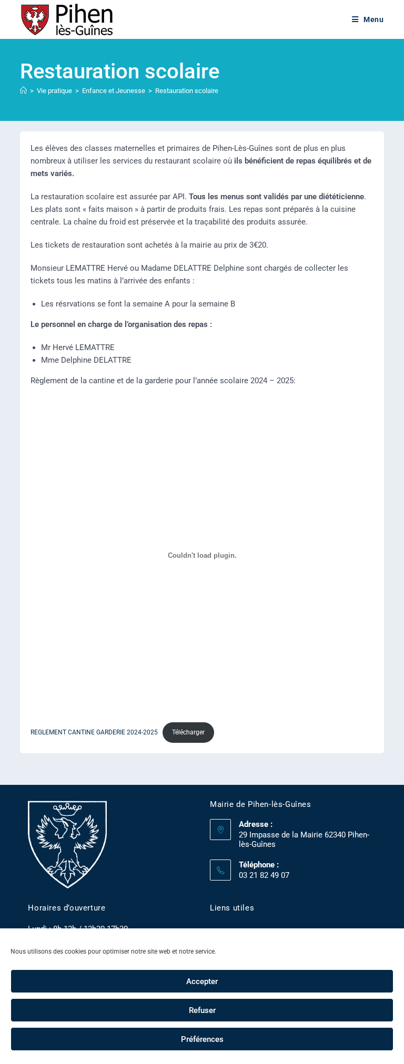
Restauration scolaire (186, 91)
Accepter (202, 981)
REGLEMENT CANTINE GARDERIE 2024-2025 (94, 732)
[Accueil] (23, 91)
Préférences (202, 1039)
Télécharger (188, 732)
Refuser (202, 1010)
